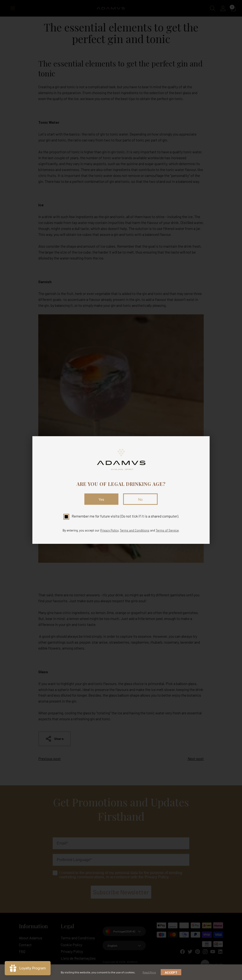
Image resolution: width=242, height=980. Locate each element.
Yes (101, 499)
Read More (149, 972)
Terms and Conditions (134, 530)
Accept (171, 972)
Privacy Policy (109, 530)
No (140, 499)
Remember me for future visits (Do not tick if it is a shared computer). (125, 516)
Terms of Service (167, 530)
